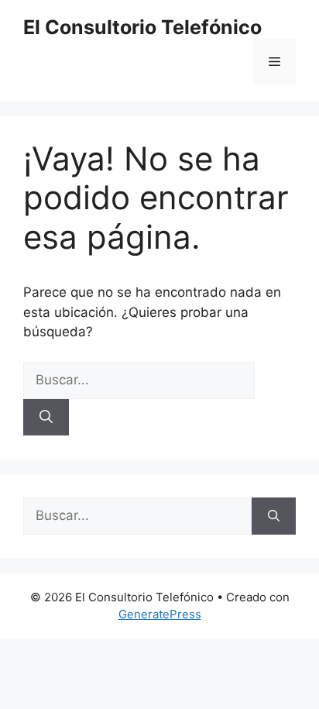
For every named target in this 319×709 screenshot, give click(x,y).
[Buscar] (46, 417)
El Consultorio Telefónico (142, 27)
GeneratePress (159, 614)
